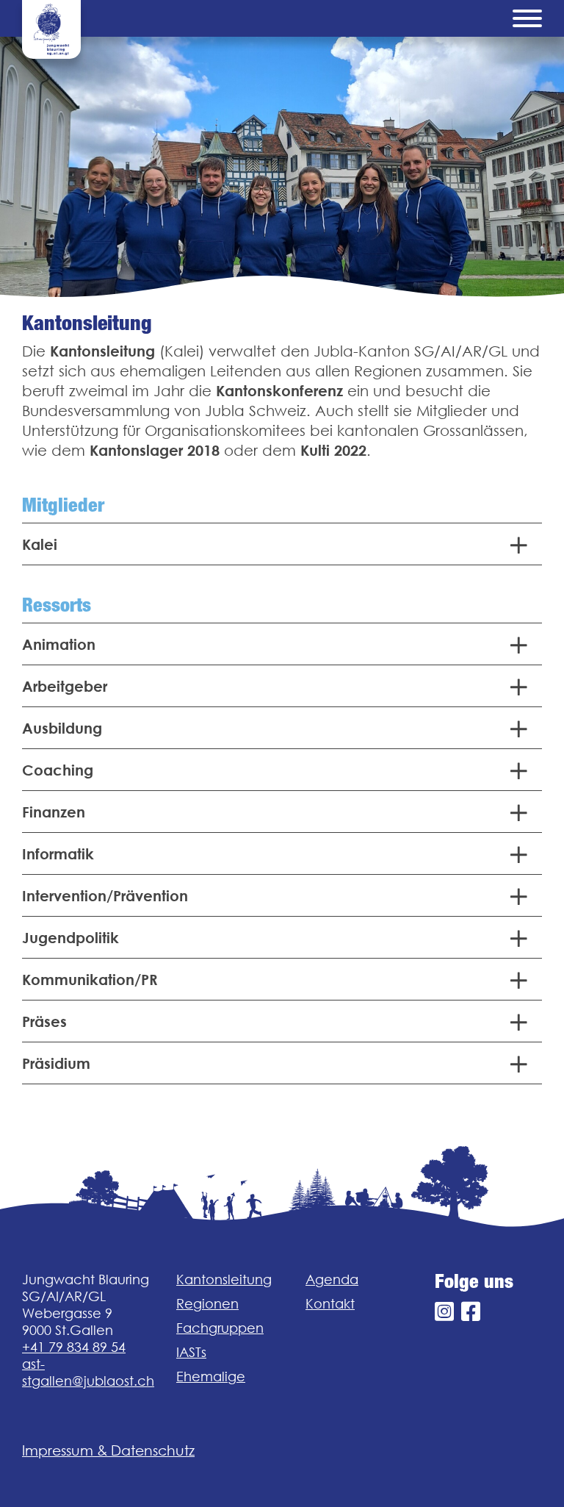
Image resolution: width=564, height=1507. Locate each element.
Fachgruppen (220, 1328)
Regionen (207, 1303)
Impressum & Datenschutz (108, 1450)
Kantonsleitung (224, 1279)
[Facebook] (470, 1312)
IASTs (191, 1352)
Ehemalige (210, 1376)
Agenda (332, 1279)
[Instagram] (444, 1312)
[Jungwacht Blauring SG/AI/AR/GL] (51, 29)
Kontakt (330, 1303)
